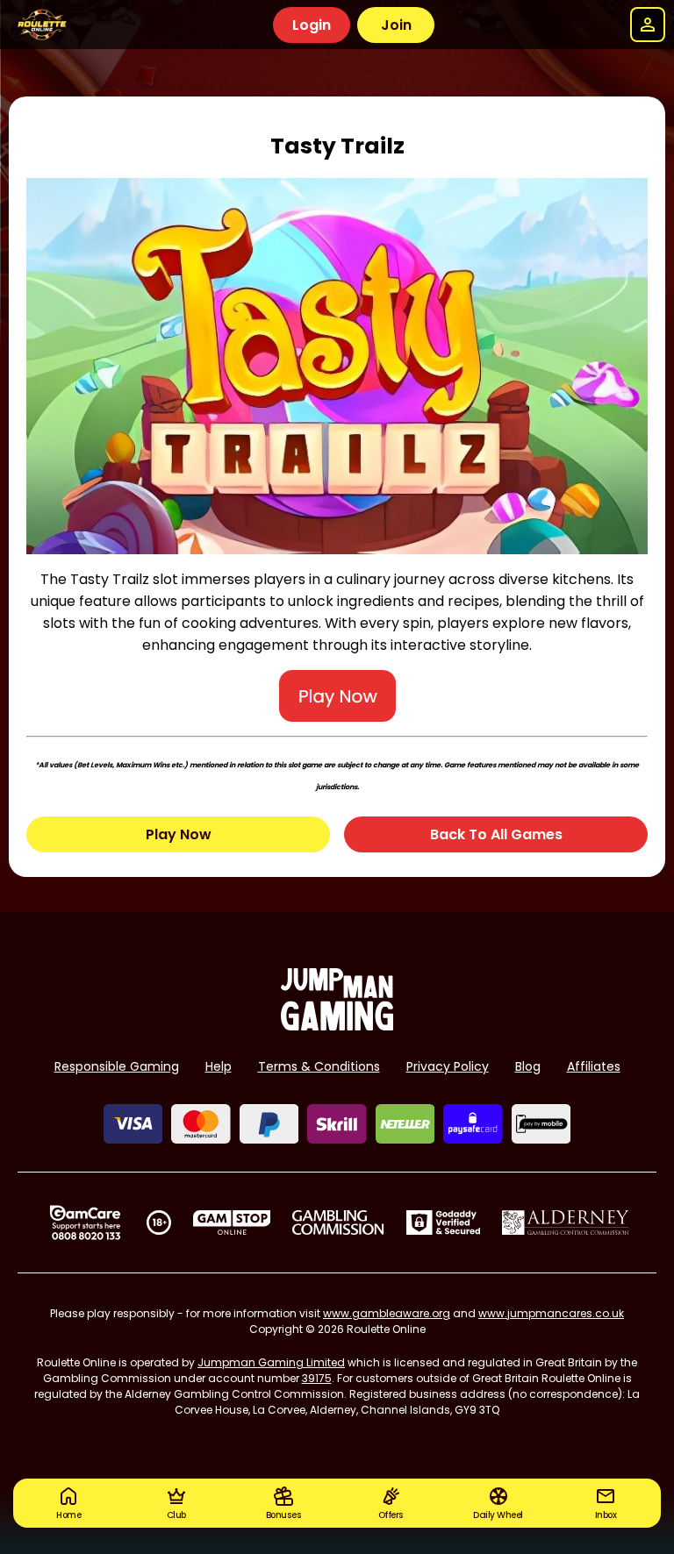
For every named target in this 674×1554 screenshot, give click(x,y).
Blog (528, 1066)
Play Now (179, 834)
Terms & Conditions (319, 1066)
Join (396, 25)
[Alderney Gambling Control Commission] (565, 1222)
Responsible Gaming (116, 1066)
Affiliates (593, 1066)
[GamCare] (85, 1222)
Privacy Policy (447, 1066)
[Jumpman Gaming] (337, 1026)
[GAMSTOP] (232, 1222)
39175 (317, 1378)
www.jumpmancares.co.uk (551, 1313)
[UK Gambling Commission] (338, 1222)
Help (218, 1066)
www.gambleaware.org (386, 1313)
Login (311, 25)
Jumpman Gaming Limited (271, 1362)
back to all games (496, 834)
